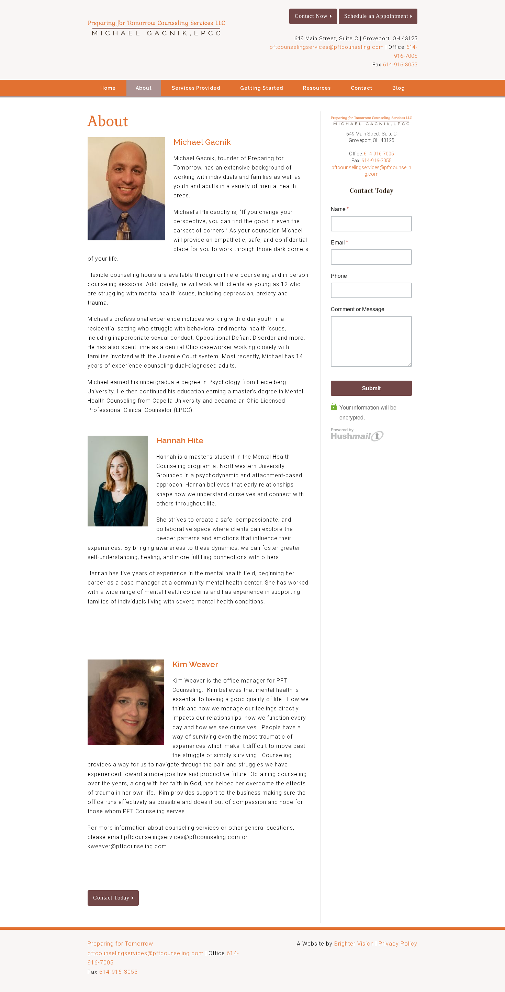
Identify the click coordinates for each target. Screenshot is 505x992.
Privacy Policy (398, 943)
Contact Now (311, 16)
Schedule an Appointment (376, 16)
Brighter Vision (354, 943)
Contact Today (111, 898)
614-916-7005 (379, 153)
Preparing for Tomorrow (120, 943)
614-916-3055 (400, 65)
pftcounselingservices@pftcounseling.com (327, 47)
